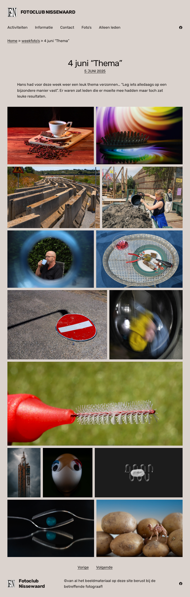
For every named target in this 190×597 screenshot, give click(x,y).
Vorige (83, 567)
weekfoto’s (31, 41)
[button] (50, 135)
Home (12, 41)
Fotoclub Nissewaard (48, 12)
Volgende (104, 567)
